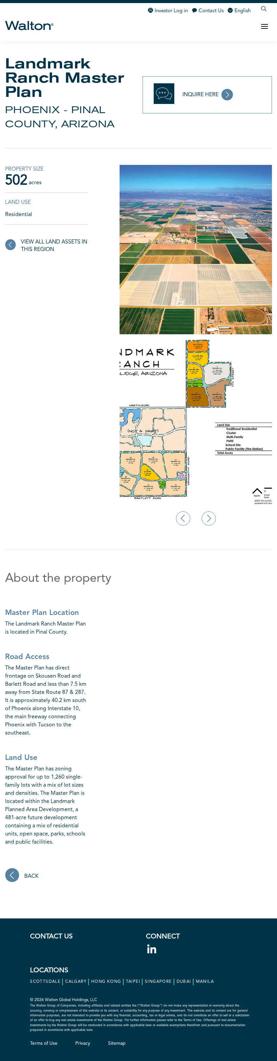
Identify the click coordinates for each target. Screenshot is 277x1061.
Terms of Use (43, 1043)
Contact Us (211, 11)
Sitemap (117, 1043)
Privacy (82, 1043)
